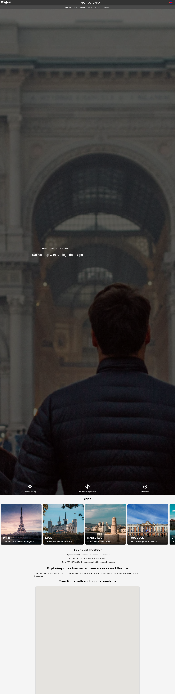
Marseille (82, 7)
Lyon (75, 7)
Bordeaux (68, 7)
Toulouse (97, 7)
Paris (90, 7)
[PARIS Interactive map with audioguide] (21, 544)
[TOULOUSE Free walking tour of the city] (147, 544)
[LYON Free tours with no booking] (63, 544)
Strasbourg (106, 7)
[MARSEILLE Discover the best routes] (105, 544)
